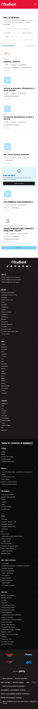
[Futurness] (9, 661)
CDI (2, 408)
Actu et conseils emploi (7, 570)
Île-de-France (5, 334)
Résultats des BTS (6, 598)
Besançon (4, 347)
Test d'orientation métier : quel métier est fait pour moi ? (17, 472)
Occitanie (4, 326)
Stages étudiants (6, 578)
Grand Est (4, 304)
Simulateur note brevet (7, 461)
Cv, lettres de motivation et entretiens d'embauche (15, 566)
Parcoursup (4, 529)
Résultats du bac (6, 553)
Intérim (3, 413)
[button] (7, 266)
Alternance (4, 403)
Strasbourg (4, 388)
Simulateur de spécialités (8, 526)
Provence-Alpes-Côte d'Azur (9, 331)
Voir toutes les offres (28, 39)
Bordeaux (4, 349)
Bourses (3, 499)
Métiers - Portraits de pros (8, 481)
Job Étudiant (5, 418)
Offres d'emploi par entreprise (10, 282)
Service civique (5, 420)
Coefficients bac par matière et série (11, 536)
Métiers (3, 474)
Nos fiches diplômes (7, 644)
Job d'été (4, 415)
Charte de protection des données (13, 686)
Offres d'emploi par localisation (10, 277)
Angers (3, 344)
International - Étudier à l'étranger (11, 629)
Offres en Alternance (7, 580)
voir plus (18, 247)
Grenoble (4, 354)
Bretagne (4, 297)
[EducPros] (28, 654)
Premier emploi (5, 583)
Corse (3, 302)
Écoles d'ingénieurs (6, 612)
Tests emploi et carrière (8, 585)
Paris (3, 376)
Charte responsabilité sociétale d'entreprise (15, 694)
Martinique (4, 317)
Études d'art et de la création (9, 634)
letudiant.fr (28, 442)
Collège (3, 452)
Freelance (4, 411)
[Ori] (28, 661)
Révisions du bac (6, 538)
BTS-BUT (4, 600)
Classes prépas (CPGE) (7, 607)
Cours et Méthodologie (7, 548)
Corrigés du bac (5, 541)
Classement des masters (8, 627)
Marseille (4, 364)
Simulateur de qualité (7, 568)
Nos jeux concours (6, 506)
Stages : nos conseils (7, 573)
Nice (2, 371)
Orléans (3, 373)
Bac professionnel (6, 543)
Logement (4, 502)
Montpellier (4, 366)
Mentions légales (18, 682)
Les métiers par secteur (8, 477)
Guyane (3, 309)
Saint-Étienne (5, 385)
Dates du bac (5, 534)
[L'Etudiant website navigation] (8, 4)
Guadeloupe (4, 307)
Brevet (3, 454)
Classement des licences (8, 605)
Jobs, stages (5, 563)
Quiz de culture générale (8, 497)
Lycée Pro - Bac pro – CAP (8, 521)
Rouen (3, 383)
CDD (2, 406)
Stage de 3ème (5, 425)
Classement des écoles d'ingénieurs (11, 615)
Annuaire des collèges (7, 456)
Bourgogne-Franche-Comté (9, 295)
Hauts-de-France (6, 312)
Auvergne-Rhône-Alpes (8, 292)
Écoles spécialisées (6, 622)
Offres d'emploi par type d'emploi (11, 279)
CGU (28, 682)
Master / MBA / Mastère (8, 624)
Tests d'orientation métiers (9, 484)
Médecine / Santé (6, 632)
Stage (3, 423)
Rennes (3, 381)
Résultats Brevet (6, 459)
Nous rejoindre (5, 682)
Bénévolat (4, 430)
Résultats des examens (7, 595)
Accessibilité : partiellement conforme (13, 690)
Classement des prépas (7, 610)
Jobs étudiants (5, 575)
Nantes (3, 368)
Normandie (4, 322)
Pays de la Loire (6, 329)
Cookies (34, 682)
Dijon (2, 351)
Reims (3, 378)
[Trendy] (9, 654)
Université (4, 602)
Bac (2, 531)
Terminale (4, 519)
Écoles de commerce (7, 617)
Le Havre (4, 356)
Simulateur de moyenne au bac (9, 546)
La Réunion (4, 314)
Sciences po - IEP (6, 639)
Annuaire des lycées (6, 551)
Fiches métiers (5, 479)
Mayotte (3, 319)
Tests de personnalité (7, 494)
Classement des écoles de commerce (11, 620)
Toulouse (4, 393)
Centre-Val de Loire (7, 300)
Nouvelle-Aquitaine (7, 324)
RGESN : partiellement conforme (11, 697)
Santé (3, 504)
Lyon (2, 361)
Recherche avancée (10, 39)
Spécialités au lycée (7, 524)
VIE (2, 428)
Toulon (3, 390)
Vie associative (5, 509)
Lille (2, 359)
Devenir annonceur (21, 678)
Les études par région (7, 641)
